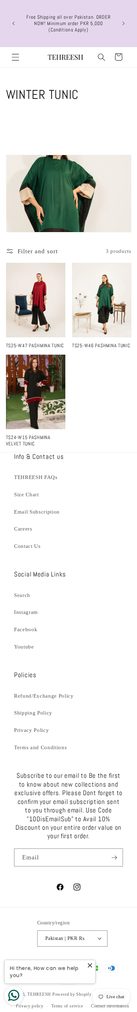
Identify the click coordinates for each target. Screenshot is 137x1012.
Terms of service (67, 1006)
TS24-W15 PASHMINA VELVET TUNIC (28, 440)
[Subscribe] (114, 857)
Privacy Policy (31, 730)
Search (22, 595)
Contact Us (27, 546)
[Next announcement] (123, 23)
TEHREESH (39, 994)
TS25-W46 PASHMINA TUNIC (101, 345)
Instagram (26, 612)
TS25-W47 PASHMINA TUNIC (35, 345)
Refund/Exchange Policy (44, 696)
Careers (23, 529)
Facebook (25, 629)
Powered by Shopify (72, 994)
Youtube (24, 647)
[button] (15, 56)
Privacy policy (30, 1006)
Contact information (110, 1006)
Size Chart (26, 494)
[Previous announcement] (13, 23)
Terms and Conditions (40, 747)
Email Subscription (37, 512)
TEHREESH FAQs (36, 477)
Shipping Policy (33, 713)
